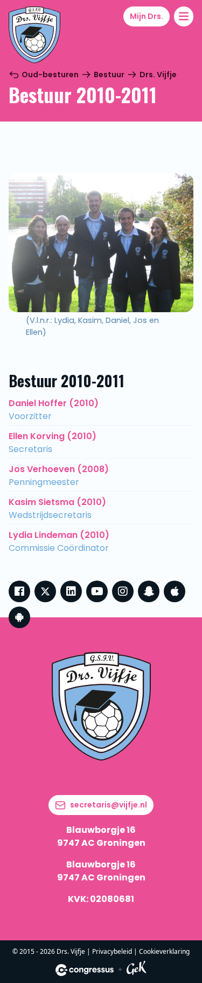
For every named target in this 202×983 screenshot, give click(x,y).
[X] (45, 591)
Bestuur (109, 74)
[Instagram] (123, 591)
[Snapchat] (148, 591)
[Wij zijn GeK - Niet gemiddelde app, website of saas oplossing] (136, 970)
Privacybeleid (112, 951)
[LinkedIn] (71, 591)
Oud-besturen (50, 74)
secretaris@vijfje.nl (108, 804)
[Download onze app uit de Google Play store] (19, 617)
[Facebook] (19, 591)
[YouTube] (97, 591)
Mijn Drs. (146, 16)
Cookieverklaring (164, 951)
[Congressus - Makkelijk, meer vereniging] (84, 970)
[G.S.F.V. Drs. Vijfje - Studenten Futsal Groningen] (34, 34)
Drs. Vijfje (158, 74)
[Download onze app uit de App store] (174, 591)
